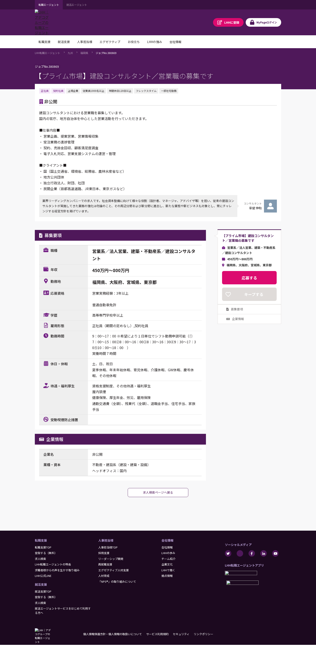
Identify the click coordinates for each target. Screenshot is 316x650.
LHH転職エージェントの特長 (53, 564)
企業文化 (167, 564)
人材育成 (103, 576)
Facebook (252, 553)
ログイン (266, 22)
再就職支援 (105, 564)
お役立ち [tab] (134, 42)
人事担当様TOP (108, 547)
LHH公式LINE (43, 576)
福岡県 (84, 53)
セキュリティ (181, 634)
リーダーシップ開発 (110, 559)
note (240, 553)
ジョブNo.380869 (106, 53)
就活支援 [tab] (64, 42)
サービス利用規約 (157, 634)
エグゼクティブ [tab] (110, 42)
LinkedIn (263, 553)
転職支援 (41, 540)
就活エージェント (76, 4)
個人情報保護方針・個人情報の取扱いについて (112, 634)
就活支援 (41, 584)
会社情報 (167, 540)
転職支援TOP (43, 547)
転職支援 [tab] (44, 42)
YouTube (275, 553)
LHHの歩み (168, 553)
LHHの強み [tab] (154, 42)
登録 (231, 22)
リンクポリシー (203, 634)
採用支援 (103, 553)
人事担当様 (105, 540)
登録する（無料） (46, 553)
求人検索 (40, 559)
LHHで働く (168, 570)
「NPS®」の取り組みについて (117, 581)
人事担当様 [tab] (84, 42)
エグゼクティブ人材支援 (113, 570)
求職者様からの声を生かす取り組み (57, 570)
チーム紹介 (168, 559)
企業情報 (238, 319)
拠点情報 (167, 576)
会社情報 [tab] (175, 42)
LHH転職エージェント (47, 53)
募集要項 (237, 309)
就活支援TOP (43, 591)
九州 (70, 53)
